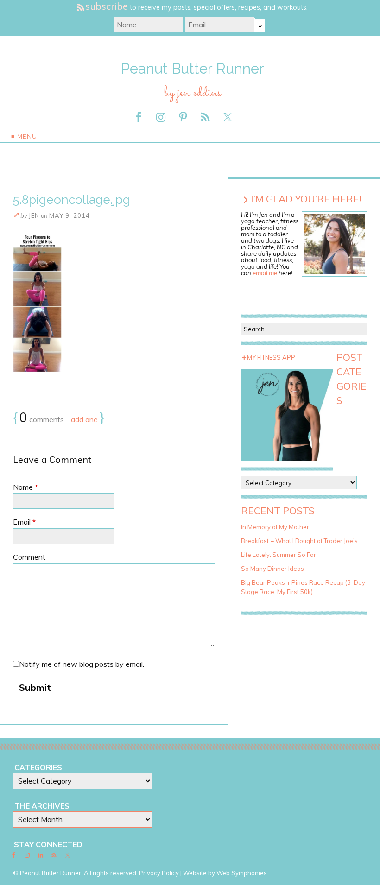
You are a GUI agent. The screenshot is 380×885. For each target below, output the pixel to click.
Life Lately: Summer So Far (278, 554)
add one (84, 419)
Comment (29, 557)
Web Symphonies (241, 873)
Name (25, 487)
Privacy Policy (159, 873)
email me (265, 273)
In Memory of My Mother (275, 527)
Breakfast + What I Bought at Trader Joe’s (299, 540)
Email (24, 521)
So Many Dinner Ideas (272, 568)
